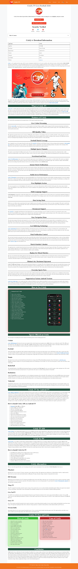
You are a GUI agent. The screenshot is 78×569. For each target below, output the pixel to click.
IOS (59, 2)
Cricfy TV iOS (11, 431)
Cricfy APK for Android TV (13, 392)
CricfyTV (11, 211)
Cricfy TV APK (65, 111)
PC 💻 (63, 2)
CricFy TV (17, 2)
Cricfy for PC (10, 441)
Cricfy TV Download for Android (61, 481)
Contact (42, 564)
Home (50, 2)
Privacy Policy (46, 564)
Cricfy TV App (13, 241)
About (39, 564)
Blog (67, 2)
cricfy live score (62, 360)
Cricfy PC (35, 143)
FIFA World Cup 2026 (53, 102)
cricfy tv (41, 60)
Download (54, 2)
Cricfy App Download (12, 228)
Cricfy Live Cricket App (12, 281)
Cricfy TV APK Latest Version (63, 353)
